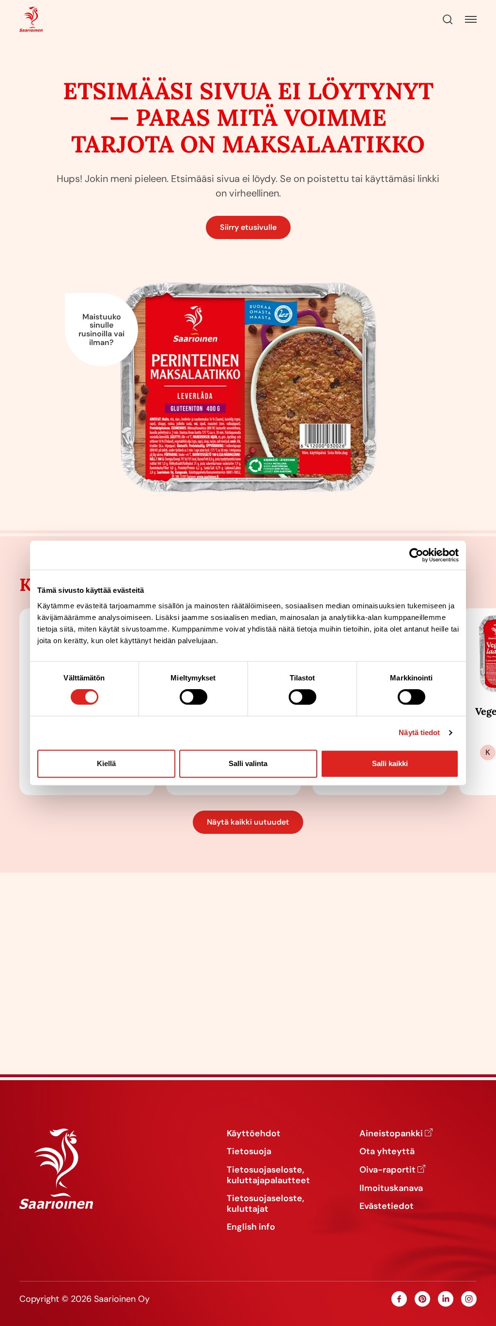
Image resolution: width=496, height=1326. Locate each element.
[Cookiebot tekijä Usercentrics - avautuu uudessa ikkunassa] (416, 555)
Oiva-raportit (387, 1170)
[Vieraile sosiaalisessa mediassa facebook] (399, 1299)
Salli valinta (248, 763)
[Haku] (447, 19)
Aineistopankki (391, 1134)
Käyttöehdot (253, 1134)
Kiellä (106, 763)
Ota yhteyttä (387, 1151)
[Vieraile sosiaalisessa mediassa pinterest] (422, 1299)
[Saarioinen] (31, 19)
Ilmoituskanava (391, 1188)
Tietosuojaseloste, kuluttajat (265, 1203)
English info (251, 1227)
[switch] (193, 697)
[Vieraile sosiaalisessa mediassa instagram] (469, 1299)
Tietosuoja (249, 1151)
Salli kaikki (390, 763)
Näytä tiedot (419, 732)
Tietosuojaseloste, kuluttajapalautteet (268, 1175)
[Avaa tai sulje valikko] (470, 19)
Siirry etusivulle (248, 227)
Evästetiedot (386, 1206)
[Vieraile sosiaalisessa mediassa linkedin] (445, 1299)
